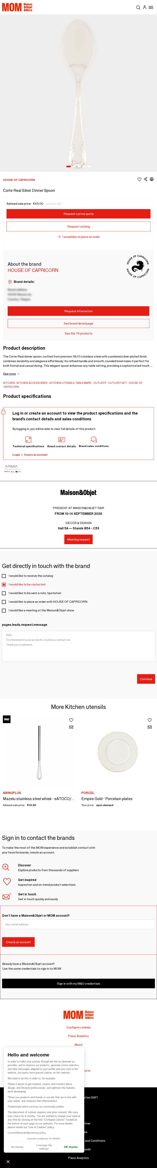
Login (16, 454)
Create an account (36, 454)
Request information (78, 311)
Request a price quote (79, 214)
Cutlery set (117, 383)
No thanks (17, 1146)
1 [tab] (68, 167)
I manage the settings (44, 1147)
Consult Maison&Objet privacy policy (27, 1133)
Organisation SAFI (85, 1097)
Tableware (83, 383)
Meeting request (78, 539)
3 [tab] (79, 167)
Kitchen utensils (62, 383)
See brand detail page (78, 323)
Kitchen (9, 383)
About (78, 1044)
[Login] (144, 8)
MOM (17, 7)
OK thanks (71, 1146)
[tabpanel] (78, 93)
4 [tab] (84, 167)
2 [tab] (74, 167)
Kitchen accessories (32, 383)
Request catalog (78, 226)
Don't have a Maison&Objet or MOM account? (36, 915)
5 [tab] (89, 167)
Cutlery (100, 383)
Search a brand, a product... (138, 7)
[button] (8, 1161)
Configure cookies (78, 1027)
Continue (146, 679)
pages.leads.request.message (24, 625)
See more (9, 374)
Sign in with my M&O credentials (78, 983)
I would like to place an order (81, 237)
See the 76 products (78, 333)
